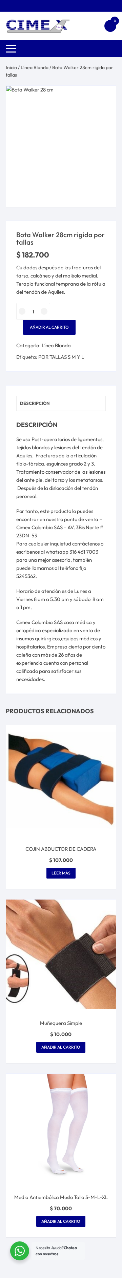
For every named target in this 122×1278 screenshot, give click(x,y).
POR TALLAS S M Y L (61, 357)
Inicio (11, 67)
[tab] (61, 403)
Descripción (35, 403)
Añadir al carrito (49, 327)
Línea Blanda (34, 67)
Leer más (61, 872)
